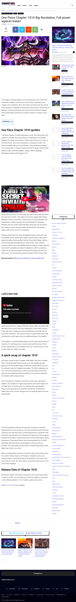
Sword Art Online (57, 463)
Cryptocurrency (57, 280)
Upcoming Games (58, 496)
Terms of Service (50, 594)
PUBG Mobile (56, 428)
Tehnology (64, 70)
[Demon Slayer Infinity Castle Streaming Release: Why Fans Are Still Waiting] (56, 130)
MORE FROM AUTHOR (34, 533)
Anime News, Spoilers (13, 10)
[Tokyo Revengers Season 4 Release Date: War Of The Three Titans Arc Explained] (56, 157)
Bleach (54, 247)
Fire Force (55, 318)
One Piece (20, 13)
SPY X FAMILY (56, 460)
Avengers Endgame (58, 238)
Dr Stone (55, 294)
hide (11, 121)
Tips (53, 481)
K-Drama (55, 359)
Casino (54, 268)
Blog (53, 250)
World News (56, 511)
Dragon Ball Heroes (58, 297)
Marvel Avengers (57, 383)
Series (54, 442)
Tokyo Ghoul (56, 484)
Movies (54, 395)
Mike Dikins (55, 52)
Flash (54, 324)
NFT (53, 410)
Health (54, 345)
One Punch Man (57, 416)
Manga (54, 377)
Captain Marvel (57, 262)
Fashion (54, 312)
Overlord (55, 419)
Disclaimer (32, 594)
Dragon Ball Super (58, 300)
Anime (24, 5)
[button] (72, 5)
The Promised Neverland (60, 475)
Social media (56, 448)
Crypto (54, 277)
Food (53, 327)
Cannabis (55, 259)
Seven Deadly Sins (58, 445)
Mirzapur (55, 389)
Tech (53, 469)
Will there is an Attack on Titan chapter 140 (28, 258)
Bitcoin (54, 241)
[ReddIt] (29, 30)
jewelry (54, 351)
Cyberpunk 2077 (57, 282)
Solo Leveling (56, 454)
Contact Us (17, 594)
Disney (54, 288)
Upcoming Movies (58, 499)
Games (36, 5)
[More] (42, 30)
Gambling (55, 330)
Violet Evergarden (58, 505)
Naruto (54, 401)
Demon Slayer (56, 285)
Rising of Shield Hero (59, 439)
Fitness (54, 321)
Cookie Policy (40, 594)
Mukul (5, 24)
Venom (54, 502)
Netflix (54, 404)
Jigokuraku (55, 354)
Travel (54, 493)
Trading (54, 490)
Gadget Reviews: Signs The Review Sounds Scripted (67, 66)
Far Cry (54, 309)
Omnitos (9, 485)
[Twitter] (22, 30)
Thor (53, 478)
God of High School (58, 336)
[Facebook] (16, 30)
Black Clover (56, 244)
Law (53, 365)
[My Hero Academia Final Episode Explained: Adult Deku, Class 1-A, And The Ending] (56, 143)
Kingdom (55, 362)
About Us (24, 594)
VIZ (20, 480)
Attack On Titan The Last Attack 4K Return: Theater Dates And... (67, 91)
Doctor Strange (57, 291)
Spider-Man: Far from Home (61, 457)
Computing (55, 274)
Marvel (54, 380)
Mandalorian (56, 374)
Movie (54, 392)
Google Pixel (56, 339)
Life (53, 368)
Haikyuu (54, 342)
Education (55, 303)
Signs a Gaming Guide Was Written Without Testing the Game (7, 552)
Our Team (9, 594)
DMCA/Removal (61, 594)
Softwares (55, 451)
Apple (54, 226)
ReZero (54, 434)
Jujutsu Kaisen (57, 357)
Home (19, 5)
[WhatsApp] (35, 30)
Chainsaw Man (57, 271)
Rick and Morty (57, 437)
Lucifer (54, 371)
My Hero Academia (58, 398)
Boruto (54, 253)
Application (56, 229)
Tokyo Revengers (57, 487)
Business (55, 256)
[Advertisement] (25, 84)
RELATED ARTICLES (16, 533)
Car (53, 265)
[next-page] (6, 560)
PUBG (54, 425)
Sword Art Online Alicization (61, 466)
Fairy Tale (55, 306)
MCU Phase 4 (56, 386)
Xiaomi (54, 514)
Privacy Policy (5, 597)
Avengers (55, 235)
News (30, 5)
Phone (54, 422)
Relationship (56, 431)
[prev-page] (2, 560)
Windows (55, 508)
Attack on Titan (57, 232)
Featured (55, 315)
